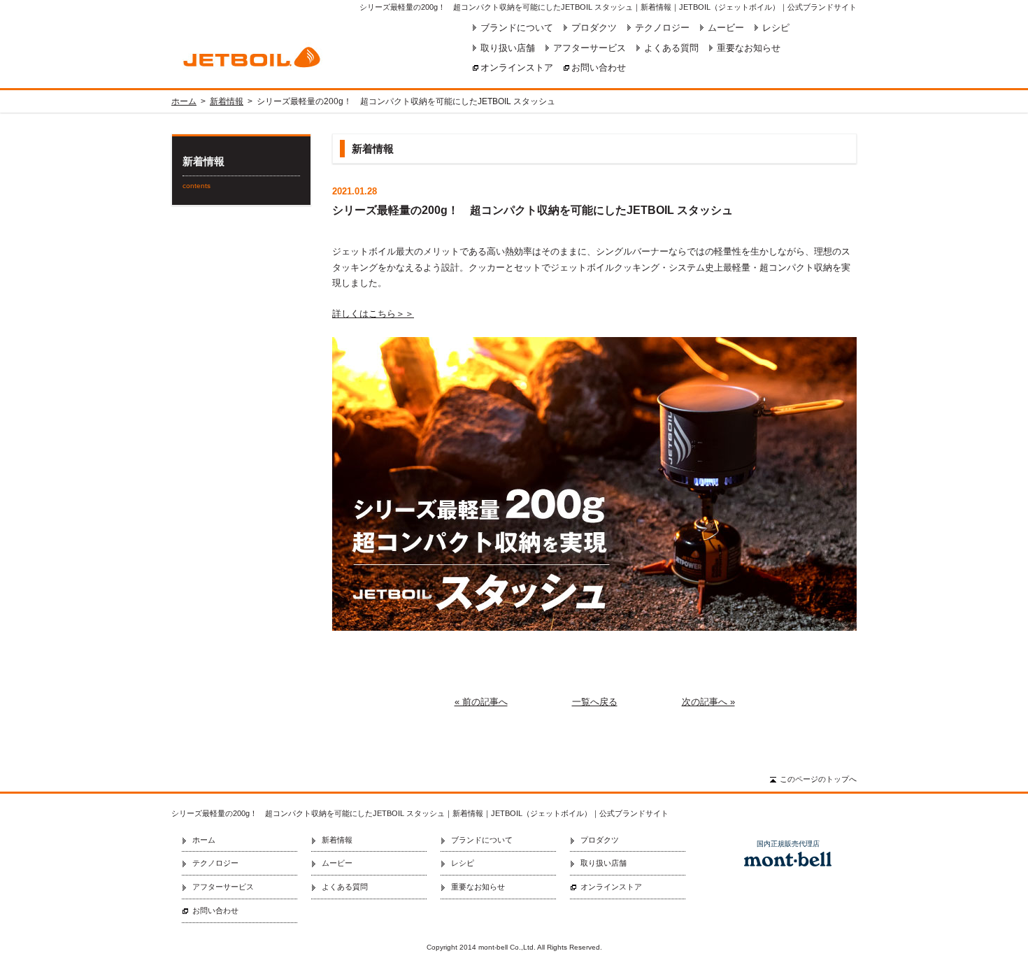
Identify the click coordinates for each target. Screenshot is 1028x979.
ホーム (184, 101)
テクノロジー (662, 27)
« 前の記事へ (481, 701)
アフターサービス (589, 48)
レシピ (776, 27)
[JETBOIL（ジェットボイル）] (293, 56)
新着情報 (226, 101)
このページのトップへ (818, 779)
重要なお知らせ (748, 48)
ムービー (726, 27)
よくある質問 (671, 48)
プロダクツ (594, 27)
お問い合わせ (598, 67)
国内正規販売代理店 (788, 844)
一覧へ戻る (594, 701)
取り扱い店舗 (507, 48)
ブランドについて (516, 27)
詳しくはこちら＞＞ (373, 313)
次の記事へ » (708, 701)
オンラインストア (516, 67)
